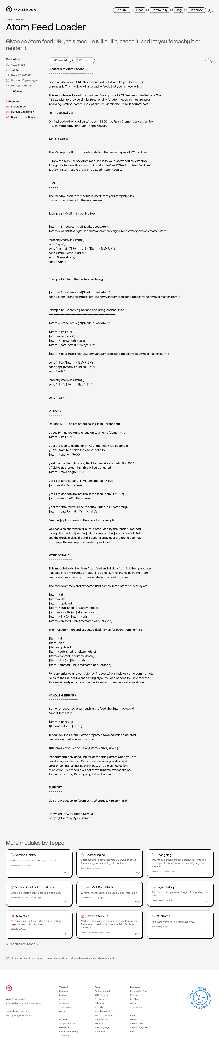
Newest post (136, 1019)
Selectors (99, 1003)
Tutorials (99, 1007)
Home (9, 19)
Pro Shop (134, 999)
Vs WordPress (65, 1007)
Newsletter (64, 1027)
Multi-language (102, 1027)
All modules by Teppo (20, 944)
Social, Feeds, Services (24, 117)
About (62, 999)
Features (63, 991)
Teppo (15, 70)
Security (99, 1023)
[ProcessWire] (21, 10)
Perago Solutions (22, 1015)
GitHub (83, 60)
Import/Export (19, 106)
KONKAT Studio (23, 1011)
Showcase (64, 1003)
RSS (132, 1031)
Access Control (102, 1019)
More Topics (101, 1031)
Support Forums (67, 1023)
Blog (178, 10)
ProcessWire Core (138, 991)
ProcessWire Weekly (69, 1031)
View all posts (136, 1023)
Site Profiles (136, 1007)
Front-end (100, 999)
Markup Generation (22, 111)
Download (196, 10)
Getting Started (102, 991)
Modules (20, 19)
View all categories (139, 1027)
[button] (208, 60)
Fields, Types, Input (104, 1015)
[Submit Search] (210, 10)
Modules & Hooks (103, 1011)
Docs (139, 10)
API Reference (101, 995)
